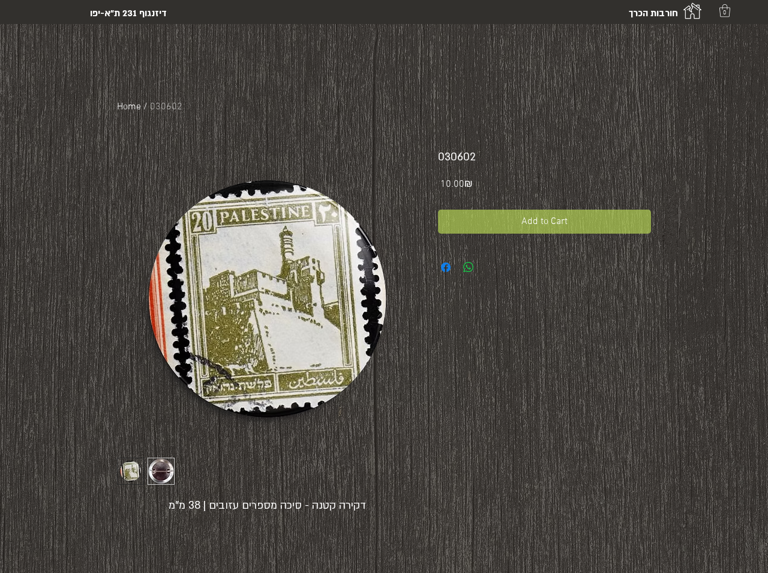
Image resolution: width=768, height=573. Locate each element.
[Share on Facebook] (446, 267)
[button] (724, 10)
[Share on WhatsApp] (468, 267)
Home (129, 107)
